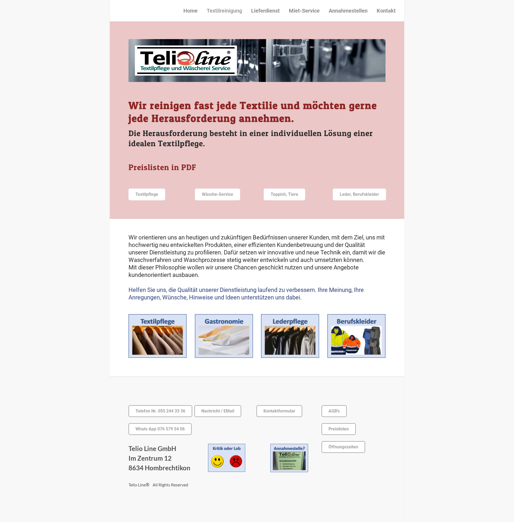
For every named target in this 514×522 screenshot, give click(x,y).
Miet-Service (304, 10)
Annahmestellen (348, 10)
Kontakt (386, 10)
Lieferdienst (265, 10)
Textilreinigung (224, 10)
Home (190, 10)
